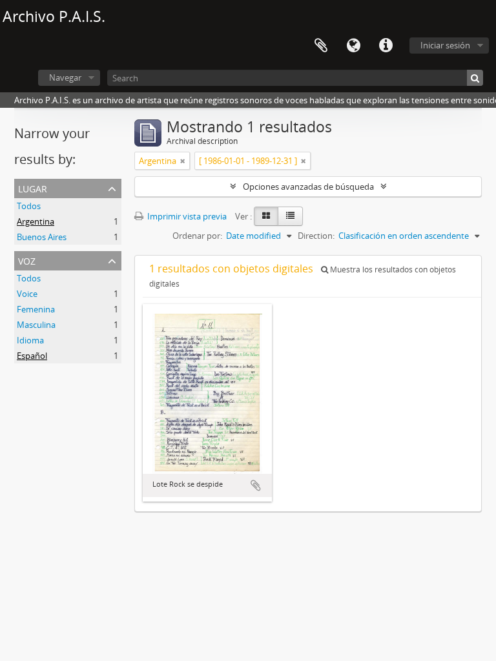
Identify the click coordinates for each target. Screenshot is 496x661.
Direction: (316, 235)
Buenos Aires (42, 237)
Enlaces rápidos (385, 46)
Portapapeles (321, 46)
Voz (27, 260)
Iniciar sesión (445, 45)
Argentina (35, 221)
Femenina (36, 309)
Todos (29, 206)
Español (32, 355)
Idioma (353, 46)
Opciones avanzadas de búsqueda (308, 186)
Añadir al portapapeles (255, 485)
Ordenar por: (197, 235)
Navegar (65, 77)
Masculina (36, 324)
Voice (27, 294)
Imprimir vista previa (186, 216)
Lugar (32, 187)
